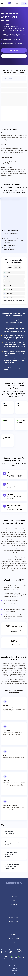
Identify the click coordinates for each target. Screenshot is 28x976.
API (14, 913)
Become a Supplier (14, 938)
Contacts (14, 896)
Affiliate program (14, 917)
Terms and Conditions (14, 965)
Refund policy (14, 973)
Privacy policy (14, 968)
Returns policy (14, 970)
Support (14, 900)
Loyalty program (14, 921)
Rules (14, 909)
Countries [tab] (17, 267)
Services (14, 930)
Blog (14, 942)
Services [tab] (10, 267)
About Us (14, 892)
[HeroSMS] (9, 3)
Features (14, 926)
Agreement (14, 904)
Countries (14, 934)
